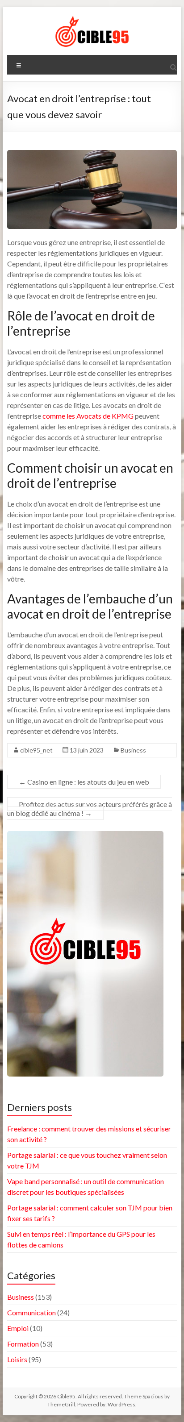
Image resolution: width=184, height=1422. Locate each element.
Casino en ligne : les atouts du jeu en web (84, 782)
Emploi (18, 1328)
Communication (31, 1312)
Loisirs (17, 1359)
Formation (23, 1343)
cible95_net (36, 750)
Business (133, 750)
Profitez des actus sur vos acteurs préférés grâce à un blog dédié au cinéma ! (89, 808)
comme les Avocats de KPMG (88, 416)
